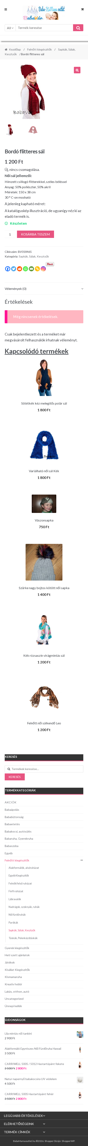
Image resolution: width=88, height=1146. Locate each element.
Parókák (13, 922)
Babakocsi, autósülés (18, 831)
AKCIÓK (10, 802)
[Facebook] (7, 268)
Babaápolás (12, 809)
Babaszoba (11, 846)
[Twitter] (13, 268)
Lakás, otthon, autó (17, 991)
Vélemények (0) (15, 288)
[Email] (31, 268)
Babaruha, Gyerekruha (19, 838)
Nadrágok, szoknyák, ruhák (24, 906)
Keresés (15, 777)
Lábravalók (15, 899)
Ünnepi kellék (13, 1006)
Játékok (10, 962)
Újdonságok (15, 1020)
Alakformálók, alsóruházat (24, 867)
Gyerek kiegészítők (17, 948)
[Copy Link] (37, 268)
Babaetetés (12, 824)
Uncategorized (14, 998)
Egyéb (9, 853)
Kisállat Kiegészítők (17, 969)
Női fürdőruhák (17, 914)
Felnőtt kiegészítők (39, 49)
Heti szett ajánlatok (17, 955)
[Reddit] (19, 268)
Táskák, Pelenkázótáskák (23, 938)
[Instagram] (43, 268)
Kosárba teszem (35, 234)
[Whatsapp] (25, 268)
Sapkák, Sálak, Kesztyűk (34, 256)
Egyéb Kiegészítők (19, 875)
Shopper (49, 1141)
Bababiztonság (14, 817)
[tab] (44, 289)
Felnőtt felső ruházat (20, 883)
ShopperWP (68, 1141)
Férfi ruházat (16, 891)
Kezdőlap (15, 49)
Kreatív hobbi (13, 984)
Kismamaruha (13, 977)
